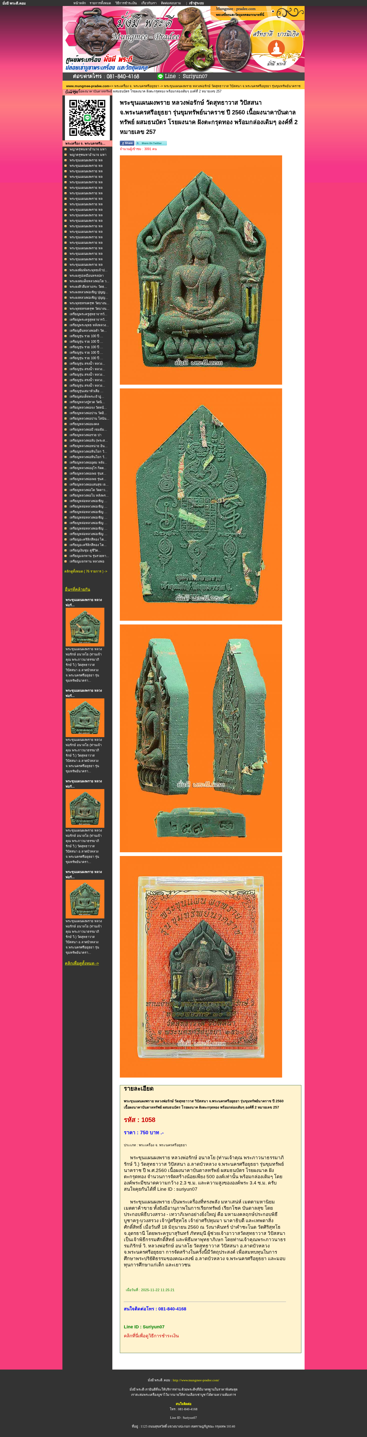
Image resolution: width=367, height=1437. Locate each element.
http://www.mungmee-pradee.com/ (196, 1380)
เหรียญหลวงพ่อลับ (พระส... (89, 440)
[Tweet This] (151, 144)
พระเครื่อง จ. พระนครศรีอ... (85, 143)
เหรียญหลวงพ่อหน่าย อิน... (89, 446)
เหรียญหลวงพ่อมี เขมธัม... (88, 429)
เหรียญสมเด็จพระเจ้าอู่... (87, 396)
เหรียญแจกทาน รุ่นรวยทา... (89, 556)
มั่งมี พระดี (137, 1389)
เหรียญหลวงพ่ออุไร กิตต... (88, 468)
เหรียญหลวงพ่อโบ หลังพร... (89, 495)
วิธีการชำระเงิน (126, 3)
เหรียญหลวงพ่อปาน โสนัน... (89, 418)
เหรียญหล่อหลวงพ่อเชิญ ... (88, 501)
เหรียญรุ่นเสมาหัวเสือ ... (86, 391)
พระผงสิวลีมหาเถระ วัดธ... (88, 286)
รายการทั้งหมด (100, 3)
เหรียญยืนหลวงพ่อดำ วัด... (88, 330)
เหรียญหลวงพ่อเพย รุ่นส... (88, 473)
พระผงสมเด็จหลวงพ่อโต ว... (89, 281)
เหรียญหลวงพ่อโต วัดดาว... (89, 490)
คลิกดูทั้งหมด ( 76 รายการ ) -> (85, 571)
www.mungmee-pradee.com (87, 86)
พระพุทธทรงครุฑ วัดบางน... (89, 303)
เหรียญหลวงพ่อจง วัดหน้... (88, 407)
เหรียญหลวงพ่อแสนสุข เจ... (89, 484)
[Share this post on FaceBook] (127, 144)
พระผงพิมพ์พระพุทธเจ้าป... (89, 270)
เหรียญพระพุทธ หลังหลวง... (89, 325)
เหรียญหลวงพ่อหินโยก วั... (88, 451)
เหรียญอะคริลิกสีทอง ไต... (88, 539)
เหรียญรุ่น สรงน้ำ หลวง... (87, 363)
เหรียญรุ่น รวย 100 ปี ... (86, 336)
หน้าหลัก (80, 3)
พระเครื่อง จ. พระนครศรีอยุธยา (136, 86)
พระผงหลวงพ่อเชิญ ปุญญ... (89, 292)
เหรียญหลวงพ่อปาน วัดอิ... (88, 413)
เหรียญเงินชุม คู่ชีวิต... (85, 550)
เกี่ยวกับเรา (149, 3)
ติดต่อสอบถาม (171, 3)
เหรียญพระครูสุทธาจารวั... (88, 314)
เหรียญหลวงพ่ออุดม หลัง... (88, 462)
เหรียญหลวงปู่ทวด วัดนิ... (87, 402)
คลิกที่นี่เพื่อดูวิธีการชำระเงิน (151, 1335)
